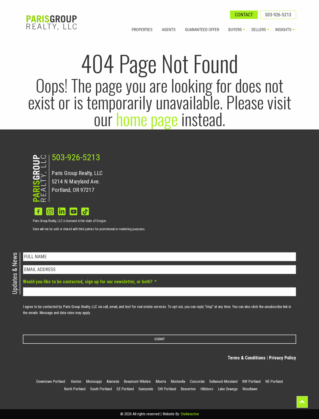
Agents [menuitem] (169, 29)
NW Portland (251, 381)
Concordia (197, 381)
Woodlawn (249, 389)
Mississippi (94, 381)
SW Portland (167, 389)
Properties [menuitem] (142, 29)
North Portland (74, 389)
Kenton (76, 381)
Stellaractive (190, 414)
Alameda (112, 381)
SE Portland (125, 389)
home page (147, 118)
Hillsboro (206, 389)
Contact (244, 15)
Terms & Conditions (247, 358)
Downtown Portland (50, 381)
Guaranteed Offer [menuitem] (202, 29)
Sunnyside (145, 389)
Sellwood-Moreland (223, 381)
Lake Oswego (228, 389)
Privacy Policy (36, 323)
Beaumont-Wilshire (137, 381)
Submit (159, 339)
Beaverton (188, 389)
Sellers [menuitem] (258, 29)
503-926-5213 (278, 15)
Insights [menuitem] (283, 29)
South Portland (101, 389)
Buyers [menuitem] (235, 29)
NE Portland (274, 381)
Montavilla (178, 381)
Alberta (161, 381)
